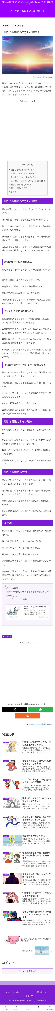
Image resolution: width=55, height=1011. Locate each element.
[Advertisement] (27, 130)
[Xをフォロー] (14, 709)
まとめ (13, 192)
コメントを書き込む (27, 971)
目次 (24, 164)
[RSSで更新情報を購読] (27, 715)
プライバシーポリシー (14, 992)
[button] (49, 596)
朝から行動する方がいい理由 (22, 170)
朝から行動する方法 (19, 188)
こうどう (8, 636)
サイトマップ (27, 996)
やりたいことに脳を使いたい (24, 177)
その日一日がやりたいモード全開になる (29, 181)
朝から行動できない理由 (21, 185)
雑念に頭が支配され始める (24, 173)
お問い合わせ (40, 992)
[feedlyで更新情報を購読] (40, 709)
